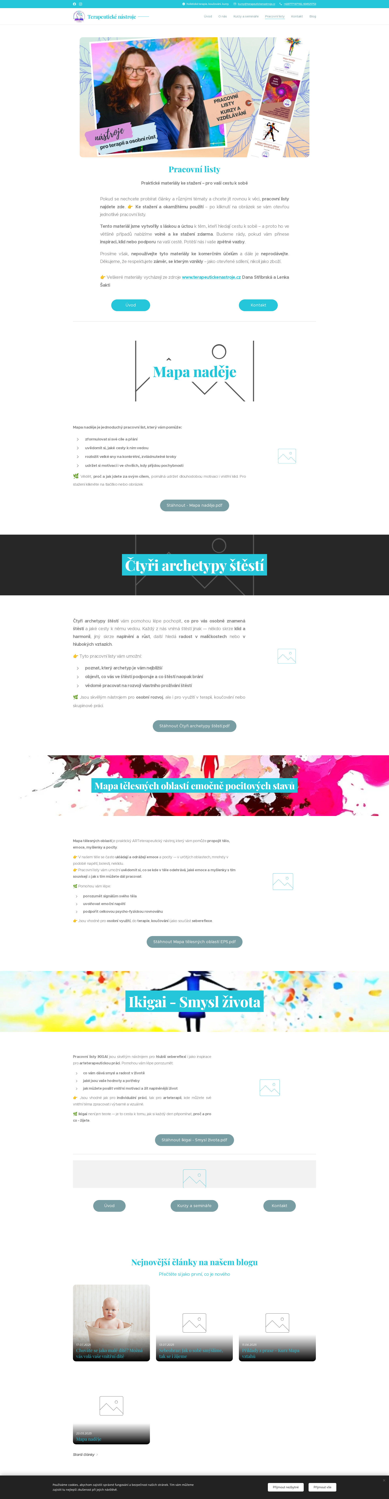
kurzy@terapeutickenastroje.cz (256, 4)
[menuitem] (209, 16)
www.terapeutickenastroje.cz (211, 277)
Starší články (84, 1454)
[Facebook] (74, 4)
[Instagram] (80, 4)
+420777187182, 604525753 (300, 4)
